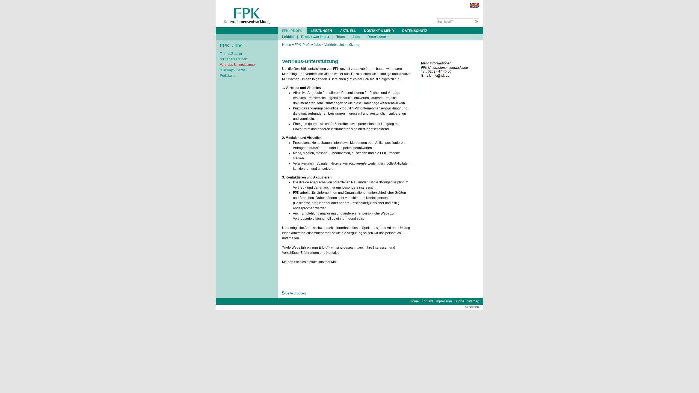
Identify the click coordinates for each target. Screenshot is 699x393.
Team (340, 37)
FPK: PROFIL (292, 31)
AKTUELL (348, 31)
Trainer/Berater (231, 54)
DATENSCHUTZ (414, 31)
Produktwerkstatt (315, 37)
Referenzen (377, 37)
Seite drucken (295, 293)
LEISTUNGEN (321, 31)
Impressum (444, 301)
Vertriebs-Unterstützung (237, 65)
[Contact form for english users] (474, 7)
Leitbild (288, 37)
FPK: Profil (302, 45)
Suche (459, 301)
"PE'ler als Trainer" (233, 59)
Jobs (356, 37)
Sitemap (473, 301)
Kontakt (427, 301)
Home (286, 45)
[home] (246, 23)
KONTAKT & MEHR (379, 31)
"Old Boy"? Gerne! (233, 70)
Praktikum (227, 76)
